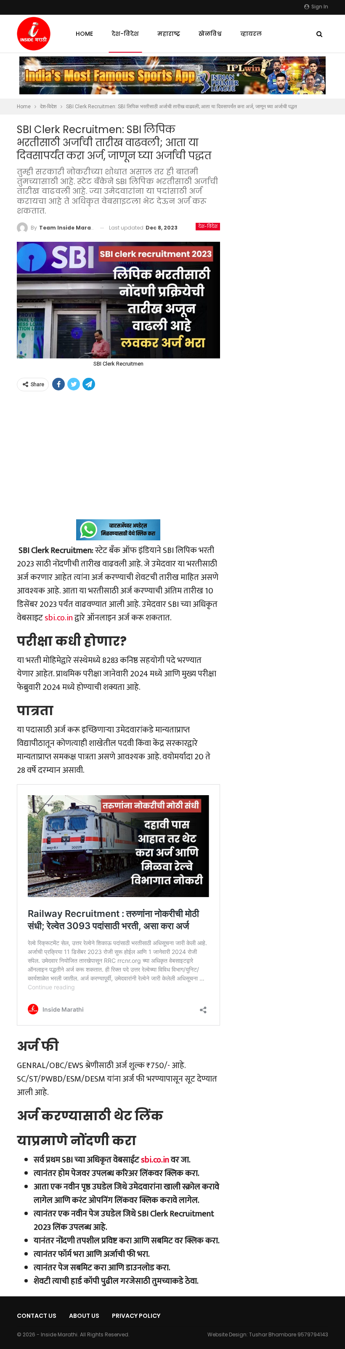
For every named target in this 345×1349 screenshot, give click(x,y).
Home (84, 33)
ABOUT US (84, 1316)
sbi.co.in (59, 618)
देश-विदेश (125, 33)
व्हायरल (251, 33)
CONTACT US (36, 1316)
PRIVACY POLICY (136, 1316)
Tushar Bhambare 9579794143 (288, 1334)
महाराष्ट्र (168, 33)
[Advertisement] (118, 460)
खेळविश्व (210, 33)
